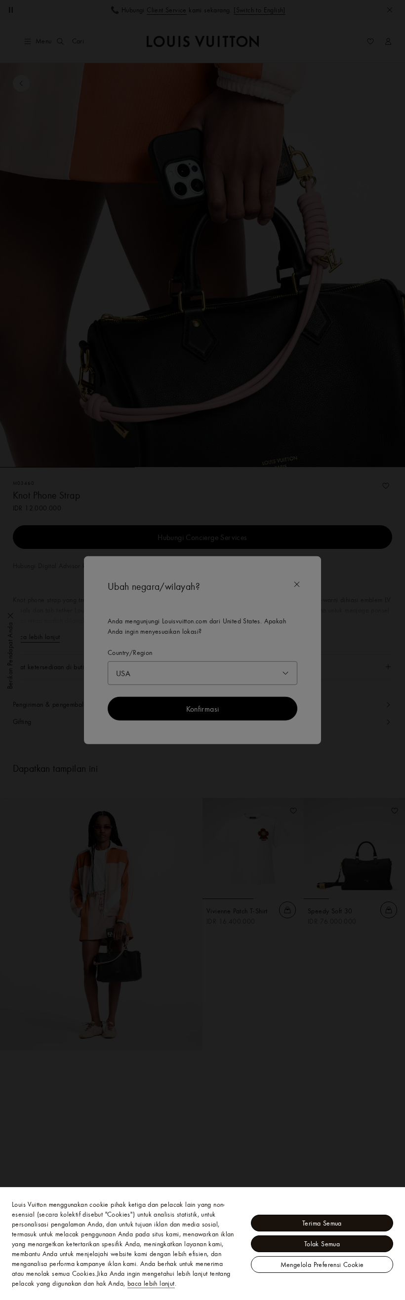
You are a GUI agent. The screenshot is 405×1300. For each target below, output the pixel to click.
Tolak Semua (322, 1243)
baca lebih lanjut (151, 1283)
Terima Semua (322, 1223)
